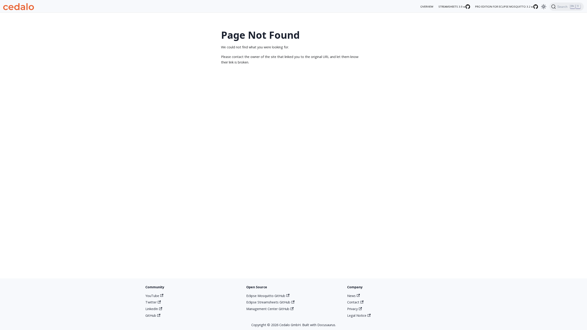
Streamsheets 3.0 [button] (450, 6)
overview (426, 6)
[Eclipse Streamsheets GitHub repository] (470, 6)
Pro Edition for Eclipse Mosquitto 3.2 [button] (502, 6)
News (351, 296)
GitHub (150, 315)
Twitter (151, 302)
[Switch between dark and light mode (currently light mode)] (543, 6)
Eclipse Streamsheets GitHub (268, 302)
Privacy (352, 309)
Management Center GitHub (267, 309)
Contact (353, 302)
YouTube (152, 296)
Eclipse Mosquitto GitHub (265, 296)
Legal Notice (356, 315)
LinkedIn (151, 309)
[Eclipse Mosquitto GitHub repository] (537, 6)
